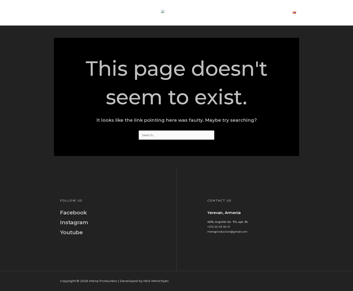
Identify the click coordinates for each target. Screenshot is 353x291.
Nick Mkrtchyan (156, 281)
